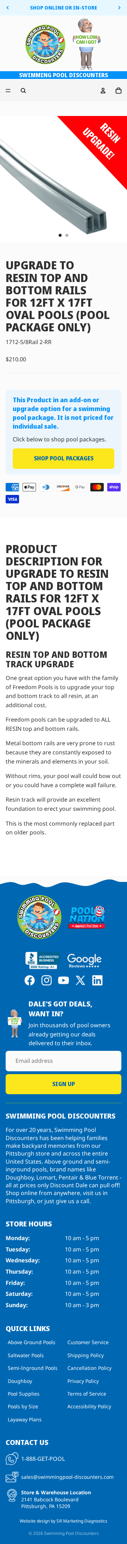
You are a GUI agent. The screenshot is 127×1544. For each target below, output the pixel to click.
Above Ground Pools (31, 1342)
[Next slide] (119, 8)
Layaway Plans (25, 1419)
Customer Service (88, 1342)
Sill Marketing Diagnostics (81, 1521)
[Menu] (8, 91)
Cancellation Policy (89, 1368)
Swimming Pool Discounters (71, 1533)
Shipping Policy (85, 1355)
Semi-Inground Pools (33, 1368)
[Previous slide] (8, 8)
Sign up (63, 1084)
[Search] (23, 90)
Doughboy (20, 1381)
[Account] (103, 90)
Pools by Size (23, 1406)
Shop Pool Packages (63, 458)
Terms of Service (86, 1393)
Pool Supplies (24, 1393)
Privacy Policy (83, 1381)
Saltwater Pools (26, 1355)
